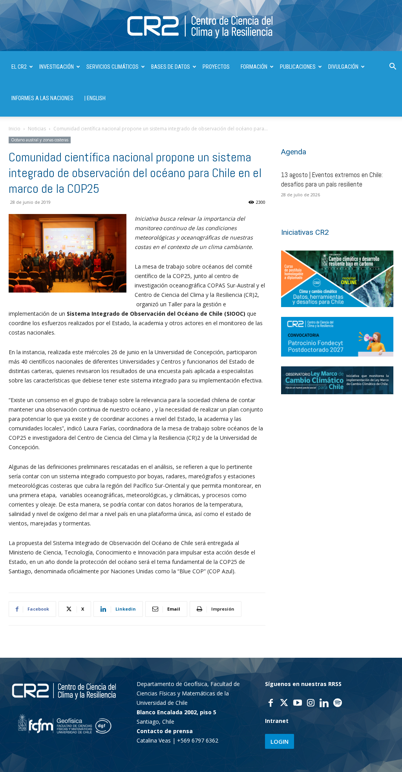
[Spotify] (338, 703)
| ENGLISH (95, 98)
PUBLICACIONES (298, 67)
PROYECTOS (216, 67)
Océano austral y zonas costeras (39, 140)
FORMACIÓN (254, 67)
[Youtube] (297, 703)
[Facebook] (271, 703)
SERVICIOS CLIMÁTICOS (112, 67)
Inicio (14, 128)
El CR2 (19, 67)
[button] (392, 67)
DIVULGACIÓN (343, 67)
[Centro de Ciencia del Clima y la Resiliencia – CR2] (201, 26)
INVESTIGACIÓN (56, 67)
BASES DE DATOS (170, 67)
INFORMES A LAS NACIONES (42, 98)
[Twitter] (284, 703)
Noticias (37, 128)
